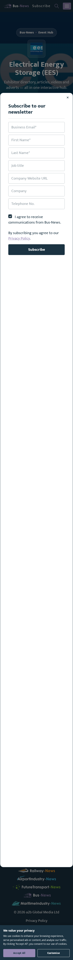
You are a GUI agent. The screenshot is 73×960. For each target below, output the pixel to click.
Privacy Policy (19, 238)
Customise (53, 953)
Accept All (19, 953)
